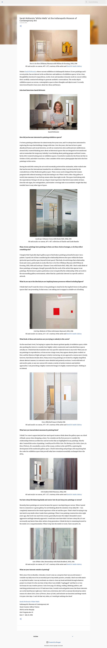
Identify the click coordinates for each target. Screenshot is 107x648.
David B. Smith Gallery (74, 66)
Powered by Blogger (54, 642)
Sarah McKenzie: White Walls (30, 601)
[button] (21, 26)
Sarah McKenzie (30, 71)
